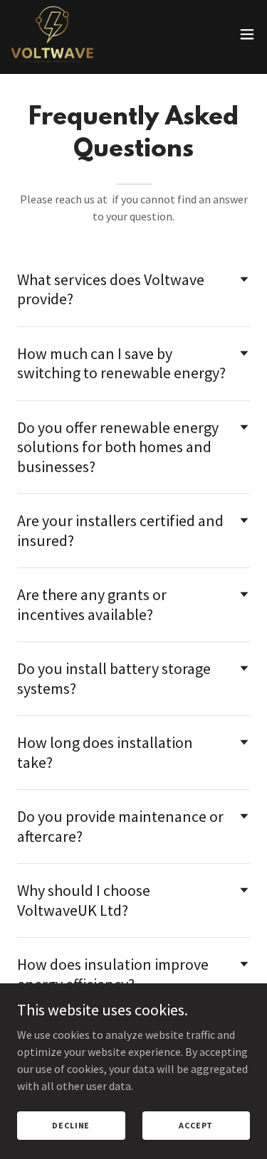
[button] (247, 34)
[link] (52, 34)
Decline (71, 1125)
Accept (196, 1125)
